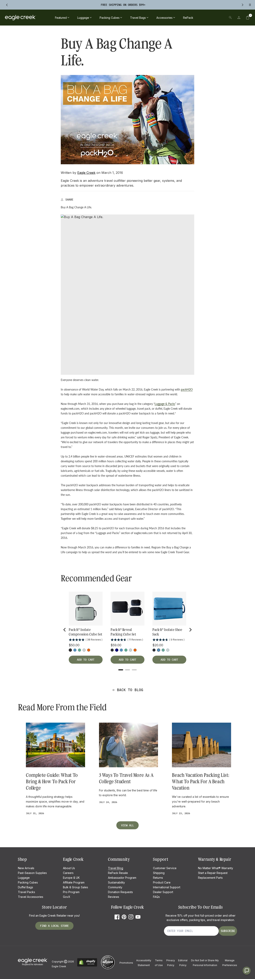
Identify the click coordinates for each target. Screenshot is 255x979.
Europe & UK (71, 877)
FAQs (156, 896)
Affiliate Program (73, 882)
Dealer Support (163, 892)
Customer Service (165, 868)
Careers (68, 873)
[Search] (230, 18)
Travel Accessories (30, 896)
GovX (66, 896)
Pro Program (71, 892)
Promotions (126, 962)
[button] (247, 17)
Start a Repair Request (213, 873)
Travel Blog (115, 868)
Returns (158, 877)
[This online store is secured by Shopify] (87, 966)
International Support (166, 887)
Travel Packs (26, 892)
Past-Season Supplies (32, 873)
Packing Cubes (28, 882)
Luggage (24, 877)
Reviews (113, 896)
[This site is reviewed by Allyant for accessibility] (108, 968)
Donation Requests (120, 892)
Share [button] (69, 199)
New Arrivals (26, 868)
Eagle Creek (86, 173)
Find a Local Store (54, 926)
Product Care (162, 882)
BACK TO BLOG (130, 690)
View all (127, 825)
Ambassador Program (122, 877)
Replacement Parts (210, 877)
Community (115, 887)
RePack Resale (118, 873)
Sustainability (116, 882)
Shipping (159, 873)
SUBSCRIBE (228, 931)
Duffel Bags (25, 887)
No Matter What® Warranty (215, 868)
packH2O (187, 389)
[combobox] (203, 18)
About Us (69, 868)
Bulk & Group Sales (75, 887)
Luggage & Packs (165, 403)
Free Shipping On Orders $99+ (123, 5)
